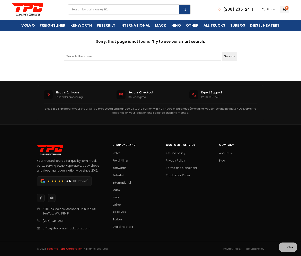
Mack (160, 25)
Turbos (237, 25)
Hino (176, 25)
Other (192, 25)
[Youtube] (51, 198)
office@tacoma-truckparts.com (66, 228)
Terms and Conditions (182, 168)
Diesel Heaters (265, 25)
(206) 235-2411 (53, 221)
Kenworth (81, 25)
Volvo (28, 25)
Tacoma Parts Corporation (65, 249)
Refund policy (175, 153)
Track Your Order (178, 175)
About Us (225, 153)
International (135, 25)
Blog (222, 160)
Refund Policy (255, 249)
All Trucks (214, 25)
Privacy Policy (175, 160)
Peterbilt (106, 25)
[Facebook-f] (41, 198)
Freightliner (53, 25)
